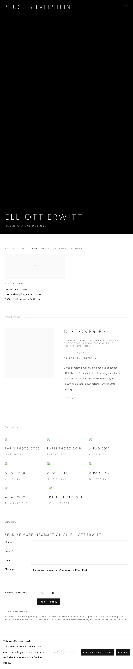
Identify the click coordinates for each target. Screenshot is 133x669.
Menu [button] (125, 7)
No (53, 593)
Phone (8, 560)
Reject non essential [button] (97, 652)
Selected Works (16, 248)
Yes (43, 593)
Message (10, 569)
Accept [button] (122, 652)
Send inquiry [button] (48, 602)
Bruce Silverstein (37, 7)
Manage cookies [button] (66, 652)
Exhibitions (40, 248)
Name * (9, 542)
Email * (9, 551)
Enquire (76, 248)
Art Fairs (59, 248)
